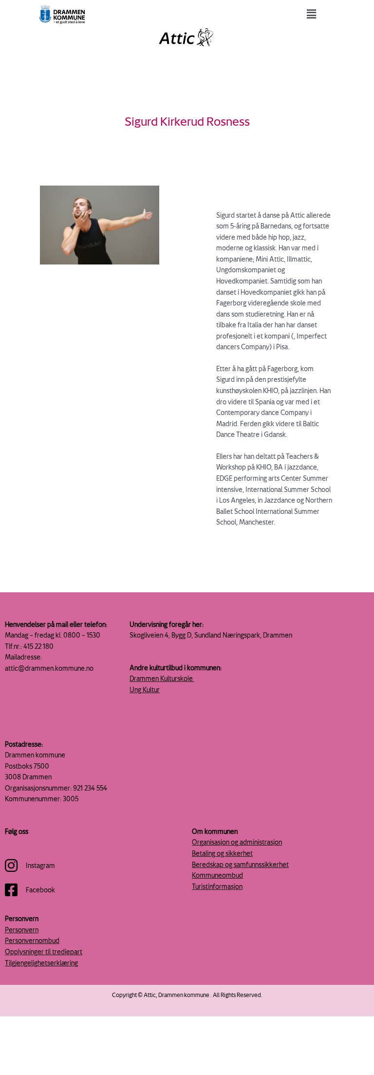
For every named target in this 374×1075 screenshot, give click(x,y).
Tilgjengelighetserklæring (41, 962)
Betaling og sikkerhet (222, 853)
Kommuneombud (217, 875)
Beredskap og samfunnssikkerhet (240, 864)
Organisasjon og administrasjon (237, 842)
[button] (311, 14)
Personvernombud (32, 940)
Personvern (21, 929)
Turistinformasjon (217, 886)
